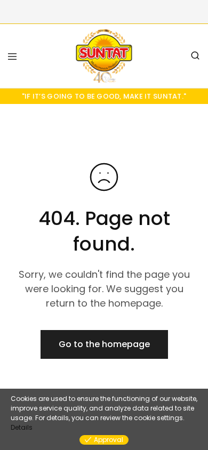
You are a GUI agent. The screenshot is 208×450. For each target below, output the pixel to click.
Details (22, 427)
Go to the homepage (104, 344)
